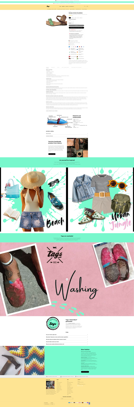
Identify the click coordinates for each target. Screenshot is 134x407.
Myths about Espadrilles (70, 382)
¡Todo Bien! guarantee (59, 389)
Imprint (57, 381)
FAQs (67, 381)
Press (67, 394)
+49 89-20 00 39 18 (80, 382)
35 (69, 17)
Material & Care (53, 67)
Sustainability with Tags (70, 387)
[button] (72, 6)
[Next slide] (68, 232)
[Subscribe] (72, 398)
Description (47, 67)
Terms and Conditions (59, 382)
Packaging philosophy (70, 388)
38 (75, 17)
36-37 (72, 17)
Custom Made (69, 393)
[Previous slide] (65, 232)
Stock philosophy (69, 389)
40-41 (81, 17)
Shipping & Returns (59, 388)
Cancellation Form (59, 387)
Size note (58, 67)
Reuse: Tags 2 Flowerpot (70, 392)
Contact (58, 392)
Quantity (70, 20)
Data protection (59, 383)
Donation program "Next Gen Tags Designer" (76, 67)
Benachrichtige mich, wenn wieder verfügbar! (76, 27)
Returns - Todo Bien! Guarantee (65, 67)
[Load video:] (67, 279)
